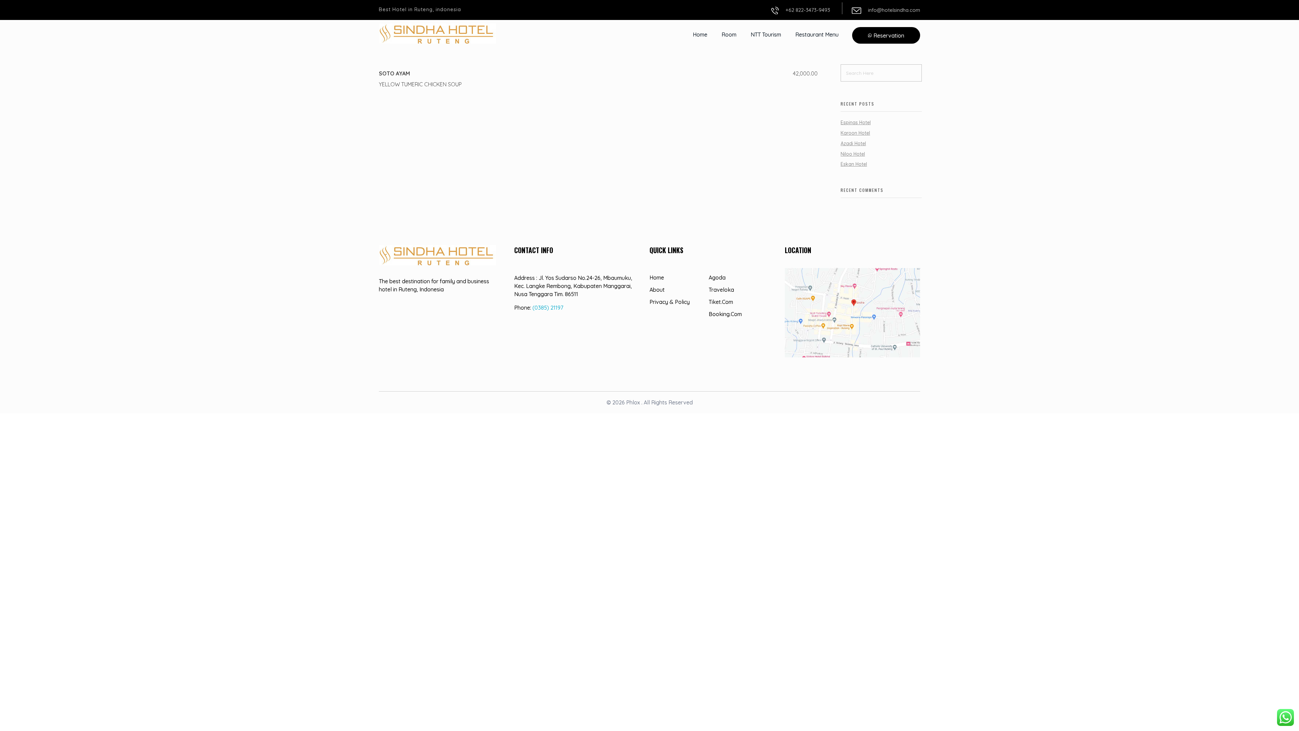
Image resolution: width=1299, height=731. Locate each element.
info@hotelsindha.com (894, 10)
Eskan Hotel (854, 164)
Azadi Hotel (853, 143)
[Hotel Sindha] (437, 33)
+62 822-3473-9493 (807, 10)
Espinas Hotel (856, 122)
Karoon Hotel (855, 133)
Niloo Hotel (853, 154)
